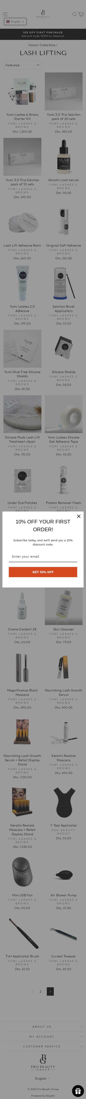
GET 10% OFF (43, 572)
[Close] (79, 516)
